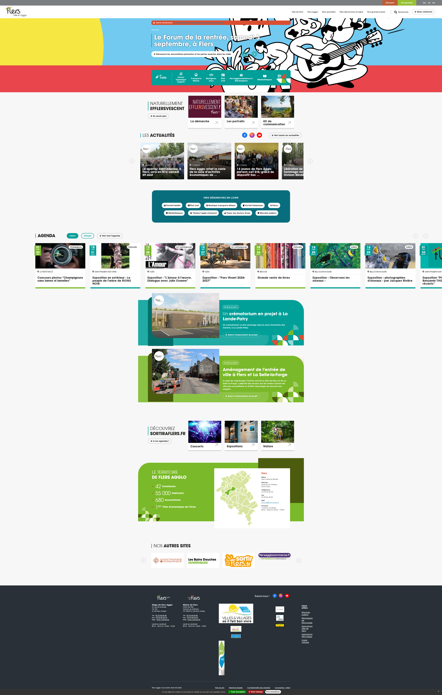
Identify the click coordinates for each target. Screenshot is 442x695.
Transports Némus (196, 79)
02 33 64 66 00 (161, 615)
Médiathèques (264, 79)
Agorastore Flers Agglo (307, 635)
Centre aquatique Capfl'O (181, 79)
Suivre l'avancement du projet (243, 335)
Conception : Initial (282, 688)
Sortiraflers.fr (163, 54)
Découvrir (390, 3)
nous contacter (163, 620)
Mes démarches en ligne (351, 12)
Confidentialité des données (258, 688)
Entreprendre (407, 3)
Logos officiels (305, 641)
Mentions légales (236, 688)
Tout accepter (237, 692)
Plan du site (219, 688)
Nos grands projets (376, 12)
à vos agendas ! (161, 441)
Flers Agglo (312, 12)
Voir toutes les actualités (286, 135)
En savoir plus (159, 116)
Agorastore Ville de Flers (307, 628)
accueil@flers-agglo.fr (270, 502)
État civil (223, 79)
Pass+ (279, 79)
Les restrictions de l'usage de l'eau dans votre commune (199, 23)
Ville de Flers (297, 12)
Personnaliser (273, 692)
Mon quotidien (329, 12)
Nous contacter (424, 12)
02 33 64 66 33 (161, 618)
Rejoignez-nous (211, 79)
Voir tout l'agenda (111, 236)
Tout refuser (256, 692)
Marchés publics (306, 613)
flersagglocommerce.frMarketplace (241, 79)
